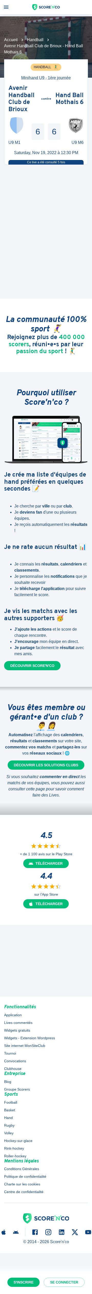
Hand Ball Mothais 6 (69, 99)
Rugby (9, 1125)
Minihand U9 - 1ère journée (46, 78)
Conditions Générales (21, 1169)
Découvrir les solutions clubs (46, 765)
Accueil (11, 40)
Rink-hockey (14, 1148)
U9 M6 (78, 142)
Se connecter (64, 1282)
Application (13, 1015)
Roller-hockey (15, 1156)
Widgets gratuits (17, 1030)
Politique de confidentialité (25, 1176)
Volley (9, 1133)
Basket (9, 1110)
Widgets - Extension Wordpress (29, 1038)
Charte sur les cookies (22, 1184)
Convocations (15, 1061)
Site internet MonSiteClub (24, 1046)
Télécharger (49, 863)
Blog (7, 1082)
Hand (8, 1118)
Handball (35, 40)
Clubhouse (12, 1069)
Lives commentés (18, 1023)
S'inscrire (23, 1282)
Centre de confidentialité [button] (23, 1192)
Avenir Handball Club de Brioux (21, 99)
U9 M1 (14, 142)
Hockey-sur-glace (18, 1141)
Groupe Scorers (17, 1089)
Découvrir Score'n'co (32, 666)
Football (10, 1102)
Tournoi (10, 1053)
